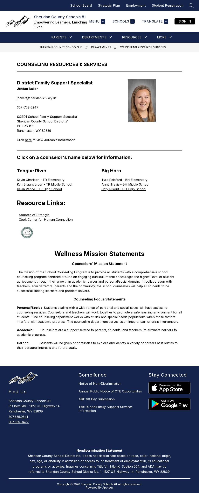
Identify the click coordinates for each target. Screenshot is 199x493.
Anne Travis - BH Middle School (125, 184)
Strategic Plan (109, 5)
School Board (81, 5)
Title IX (114, 466)
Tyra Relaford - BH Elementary (124, 180)
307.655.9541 (18, 417)
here (28, 140)
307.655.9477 (19, 422)
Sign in (185, 21)
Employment (136, 5)
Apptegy (107, 487)
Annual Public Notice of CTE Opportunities (110, 391)
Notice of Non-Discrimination (100, 383)
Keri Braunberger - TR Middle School (44, 184)
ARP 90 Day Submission (97, 399)
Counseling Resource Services (143, 47)
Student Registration (167, 5)
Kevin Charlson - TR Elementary (41, 180)
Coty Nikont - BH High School (123, 189)
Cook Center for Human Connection (46, 219)
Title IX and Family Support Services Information (106, 409)
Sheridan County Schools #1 (60, 47)
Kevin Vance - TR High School (39, 189)
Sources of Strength (34, 215)
